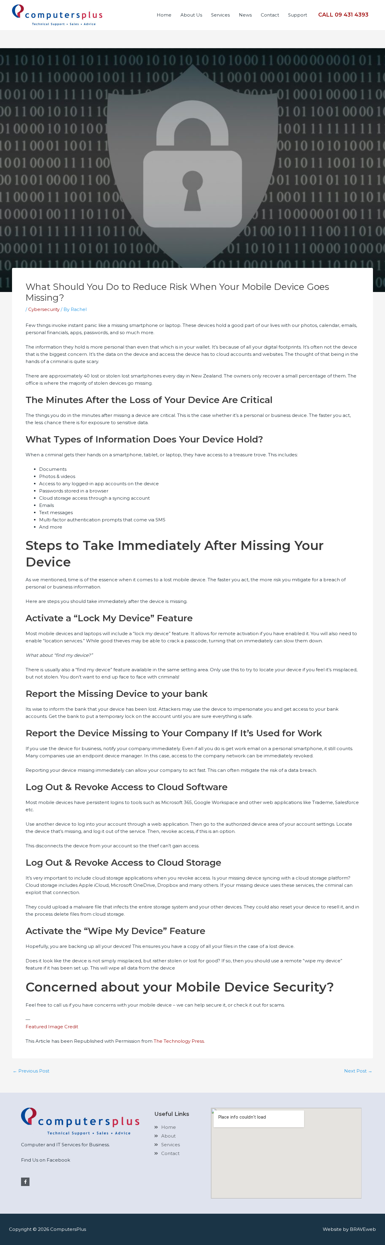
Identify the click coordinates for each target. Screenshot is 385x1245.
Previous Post (31, 1071)
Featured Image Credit (52, 1026)
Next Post (358, 1071)
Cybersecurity (44, 309)
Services (220, 15)
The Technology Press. (179, 1041)
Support (297, 15)
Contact (270, 15)
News (245, 15)
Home (164, 15)
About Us (191, 15)
